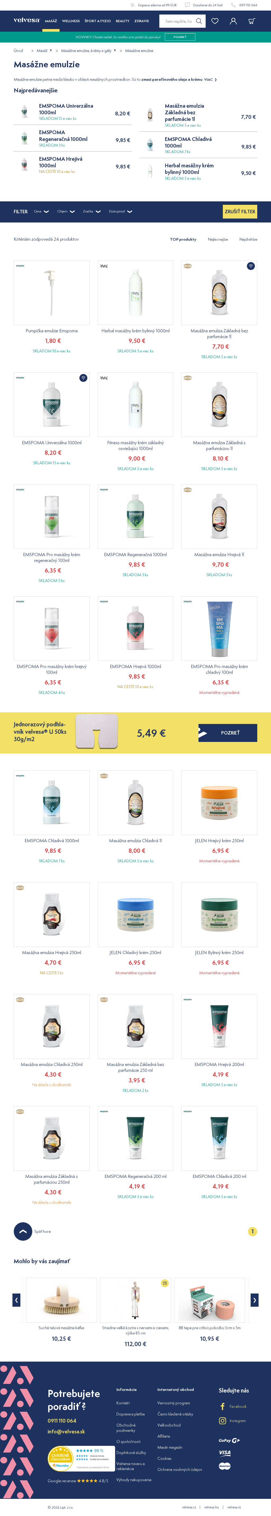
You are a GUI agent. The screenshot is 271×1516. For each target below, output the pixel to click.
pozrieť (230, 733)
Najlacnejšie (218, 239)
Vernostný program (173, 1402)
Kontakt (123, 1402)
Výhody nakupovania (133, 1479)
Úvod (18, 51)
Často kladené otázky (175, 1413)
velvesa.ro (234, 1507)
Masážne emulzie (139, 51)
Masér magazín (169, 1447)
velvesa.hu (211, 1507)
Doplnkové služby (131, 1452)
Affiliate (163, 1436)
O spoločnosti (128, 1441)
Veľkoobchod (169, 1425)
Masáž (42, 51)
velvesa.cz (189, 1507)
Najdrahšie (248, 239)
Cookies (164, 1458)
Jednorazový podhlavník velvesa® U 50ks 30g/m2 (40, 732)
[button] (254, 1300)
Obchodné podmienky (126, 1428)
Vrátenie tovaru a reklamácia (130, 1466)
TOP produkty (183, 239)
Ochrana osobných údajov (179, 1469)
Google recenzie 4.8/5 (78, 1480)
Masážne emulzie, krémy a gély (86, 51)
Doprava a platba (130, 1413)
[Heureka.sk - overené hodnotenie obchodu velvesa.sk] (81, 1470)
